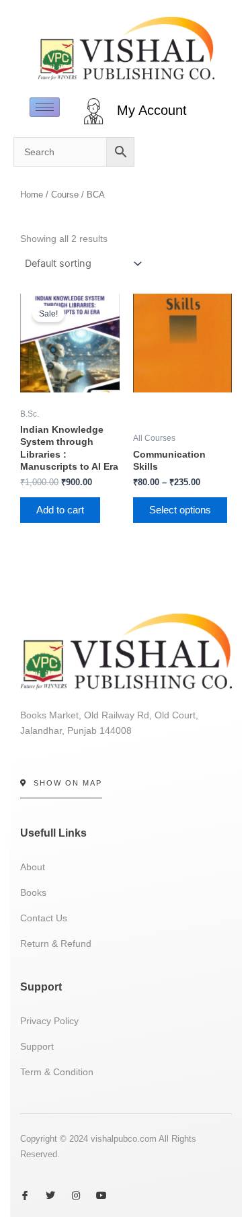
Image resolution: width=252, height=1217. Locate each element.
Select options (180, 510)
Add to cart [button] (60, 510)
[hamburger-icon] (45, 107)
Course (65, 195)
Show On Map (68, 783)
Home (31, 195)
